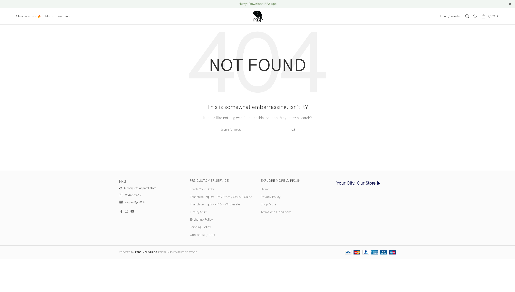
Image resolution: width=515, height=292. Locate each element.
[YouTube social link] (132, 211)
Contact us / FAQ (202, 235)
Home (265, 189)
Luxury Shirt (198, 212)
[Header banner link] (257, 4)
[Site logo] (258, 16)
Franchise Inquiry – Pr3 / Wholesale (215, 204)
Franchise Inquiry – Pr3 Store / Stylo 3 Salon (221, 197)
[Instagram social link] (126, 211)
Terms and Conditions (276, 212)
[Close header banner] (510, 4)
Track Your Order (202, 189)
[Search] (467, 16)
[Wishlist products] (475, 16)
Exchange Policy (201, 220)
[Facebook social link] (121, 211)
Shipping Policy (200, 227)
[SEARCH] (293, 129)
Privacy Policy (270, 197)
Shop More (268, 204)
